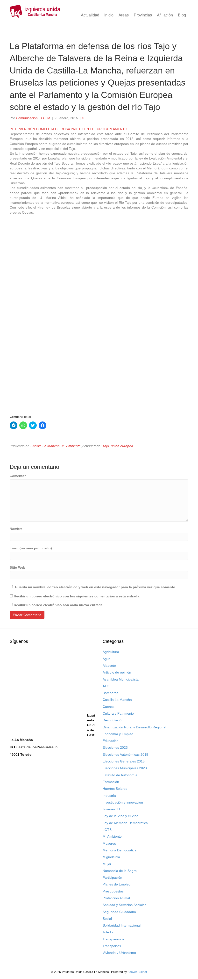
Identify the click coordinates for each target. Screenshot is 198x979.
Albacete (109, 665)
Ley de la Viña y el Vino (120, 816)
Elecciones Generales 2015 (124, 761)
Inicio (108, 15)
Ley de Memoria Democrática (125, 823)
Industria (109, 796)
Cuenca (108, 707)
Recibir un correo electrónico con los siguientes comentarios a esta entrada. (77, 596)
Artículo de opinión (117, 672)
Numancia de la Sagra (120, 871)
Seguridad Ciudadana (119, 912)
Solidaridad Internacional (122, 925)
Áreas (124, 15)
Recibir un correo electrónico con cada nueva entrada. (59, 605)
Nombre (16, 529)
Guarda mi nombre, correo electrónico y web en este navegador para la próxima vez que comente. (95, 587)
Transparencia (114, 939)
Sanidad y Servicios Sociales (124, 905)
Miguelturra (111, 857)
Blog (182, 15)
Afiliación (165, 15)
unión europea (122, 446)
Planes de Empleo (116, 884)
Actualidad (90, 15)
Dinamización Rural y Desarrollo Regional (134, 727)
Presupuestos (113, 891)
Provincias (143, 15)
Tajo (105, 446)
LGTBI (108, 830)
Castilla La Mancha (45, 446)
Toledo (108, 932)
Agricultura (111, 652)
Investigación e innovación (123, 802)
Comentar (18, 476)
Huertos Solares (115, 788)
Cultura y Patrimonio (118, 713)
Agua (107, 659)
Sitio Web (17, 567)
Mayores (109, 843)
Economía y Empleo (118, 734)
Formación (111, 782)
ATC (106, 686)
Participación (112, 877)
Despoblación (113, 720)
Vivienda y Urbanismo (119, 953)
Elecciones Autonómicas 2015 (125, 754)
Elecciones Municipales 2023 (125, 768)
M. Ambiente (71, 446)
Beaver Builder (137, 972)
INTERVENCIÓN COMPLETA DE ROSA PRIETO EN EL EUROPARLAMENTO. (69, 129)
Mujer (107, 864)
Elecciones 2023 (115, 747)
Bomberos (110, 693)
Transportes (112, 946)
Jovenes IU (111, 809)
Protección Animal (116, 898)
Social (107, 919)
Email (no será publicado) (31, 548)
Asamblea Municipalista (121, 679)
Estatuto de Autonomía (120, 775)
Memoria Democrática (119, 850)
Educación (111, 741)
